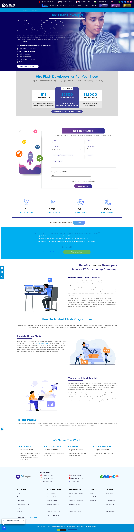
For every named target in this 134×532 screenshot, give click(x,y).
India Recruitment (111, 511)
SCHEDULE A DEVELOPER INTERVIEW (67, 111)
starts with (67, 88)
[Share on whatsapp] (119, 1)
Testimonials (20, 496)
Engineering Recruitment (53, 511)
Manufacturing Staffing (53, 504)
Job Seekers (33, 517)
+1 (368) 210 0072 (85, 1)
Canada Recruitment (111, 508)
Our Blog (88, 526)
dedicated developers (42, 343)
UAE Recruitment (110, 504)
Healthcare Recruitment (53, 508)
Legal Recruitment (52, 500)
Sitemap (94, 526)
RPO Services (72, 496)
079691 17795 (75, 481)
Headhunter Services (74, 504)
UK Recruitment (110, 500)
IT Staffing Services (74, 508)
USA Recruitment (110, 496)
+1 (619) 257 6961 (67, 1)
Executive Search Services (76, 493)
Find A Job (20, 517)
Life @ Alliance (21, 508)
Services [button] (62, 5)
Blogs (86, 5)
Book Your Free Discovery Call (53, 252)
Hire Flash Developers (27, 66)
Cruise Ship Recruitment (53, 515)
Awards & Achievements (23, 504)
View (79, 223)
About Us (19, 493)
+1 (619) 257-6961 (51, 450)
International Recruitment (76, 500)
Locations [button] (78, 5)
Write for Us (93, 500)
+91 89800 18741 (103, 1)
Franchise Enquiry (94, 496)
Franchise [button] (91, 5)
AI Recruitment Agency (75, 511)
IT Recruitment (51, 493)
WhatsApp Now (76, 252)
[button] (45, 5)
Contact (71, 5)
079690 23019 (47, 481)
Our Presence (109, 493)
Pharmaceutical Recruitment (54, 496)
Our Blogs (19, 511)
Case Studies (20, 500)
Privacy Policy (80, 526)
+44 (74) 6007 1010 (49, 1)
